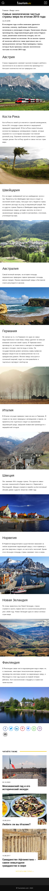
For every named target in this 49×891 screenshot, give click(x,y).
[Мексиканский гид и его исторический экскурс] (24, 770)
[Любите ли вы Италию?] (24, 809)
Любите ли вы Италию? (16, 824)
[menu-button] (45, 2)
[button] (3, 2)
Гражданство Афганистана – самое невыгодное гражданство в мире (19, 862)
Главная (5, 10)
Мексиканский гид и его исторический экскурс (16, 787)
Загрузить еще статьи (24, 871)
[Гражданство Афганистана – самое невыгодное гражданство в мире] (24, 844)
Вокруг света (14, 10)
